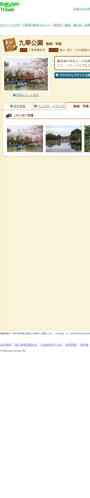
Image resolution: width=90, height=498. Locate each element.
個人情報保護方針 (26, 344)
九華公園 (31, 42)
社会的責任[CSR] (51, 344)
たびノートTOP (9, 25)
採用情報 (71, 344)
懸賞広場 (51, 16)
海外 (33, 16)
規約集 (84, 344)
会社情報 (5, 344)
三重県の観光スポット (36, 25)
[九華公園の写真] (25, 150)
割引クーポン (69, 16)
